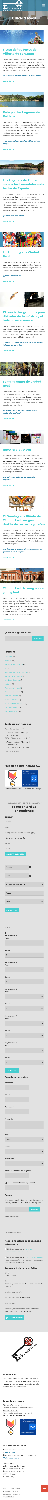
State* (7, 1146)
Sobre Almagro (11, 707)
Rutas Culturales (11, 700)
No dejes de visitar (12, 680)
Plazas (7, 938)
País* (7, 1134)
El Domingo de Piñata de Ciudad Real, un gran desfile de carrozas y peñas (24, 520)
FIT (6, 668)
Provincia (9, 1119)
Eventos (8, 660)
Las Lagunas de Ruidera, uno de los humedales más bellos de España (23, 184)
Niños (7, 950)
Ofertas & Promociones (12, 1405)
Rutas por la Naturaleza (14, 704)
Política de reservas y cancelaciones (18, 1408)
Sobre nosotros (11, 711)
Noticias (8, 684)
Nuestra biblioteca (17, 449)
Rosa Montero (9, 1497)
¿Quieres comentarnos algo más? (20, 1183)
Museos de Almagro (13, 676)
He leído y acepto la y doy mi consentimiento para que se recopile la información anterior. (24, 1260)
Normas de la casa (10, 1410)
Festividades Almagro (14, 664)
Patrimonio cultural (13, 688)
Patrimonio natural (12, 692)
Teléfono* (9, 1107)
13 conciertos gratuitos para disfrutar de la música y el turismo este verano (24, 316)
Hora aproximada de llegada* (18, 1171)
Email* (7, 1095)
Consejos (8, 657)
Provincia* (9, 1159)
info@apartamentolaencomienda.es (20, 1455)
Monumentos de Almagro (16, 672)
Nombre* (9, 1083)
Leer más (7, 81)
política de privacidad (34, 1257)
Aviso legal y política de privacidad (17, 1413)
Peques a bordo (11, 696)
